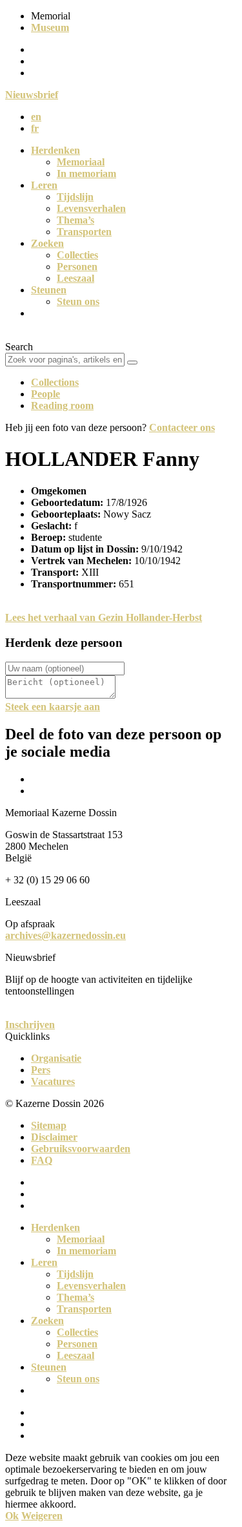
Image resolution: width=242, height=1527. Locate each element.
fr (35, 128)
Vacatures (53, 1081)
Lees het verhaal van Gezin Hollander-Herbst (103, 617)
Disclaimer (54, 1137)
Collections (55, 382)
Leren (44, 185)
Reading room (62, 405)
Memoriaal (81, 161)
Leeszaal (75, 278)
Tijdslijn (75, 196)
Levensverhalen (91, 208)
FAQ (41, 1160)
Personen (77, 266)
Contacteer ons (182, 427)
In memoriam (86, 173)
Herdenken (55, 150)
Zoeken (47, 243)
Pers (40, 1069)
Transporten (84, 231)
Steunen (48, 289)
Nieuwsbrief (31, 94)
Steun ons (78, 301)
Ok (12, 1515)
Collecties (77, 254)
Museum (50, 27)
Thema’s (75, 220)
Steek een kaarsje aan (52, 706)
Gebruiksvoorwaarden (80, 1148)
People (45, 393)
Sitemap (48, 1125)
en (36, 116)
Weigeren (42, 1515)
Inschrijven (30, 1024)
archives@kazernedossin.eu (65, 935)
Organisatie (56, 1058)
